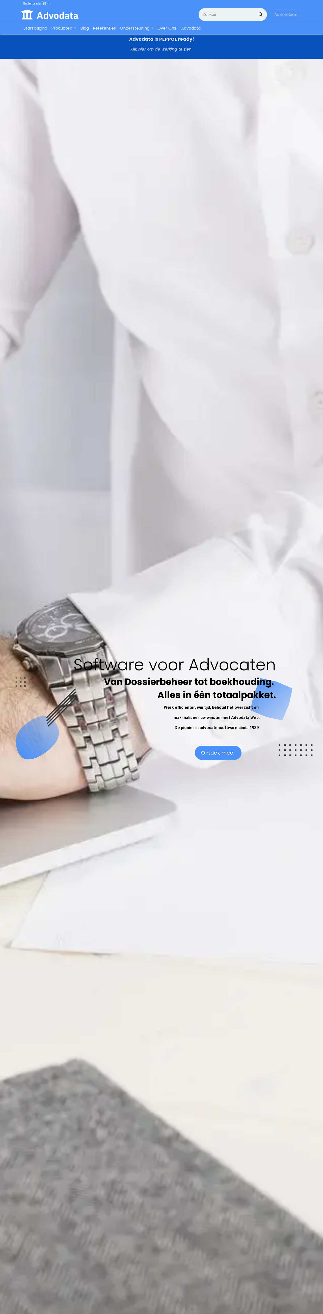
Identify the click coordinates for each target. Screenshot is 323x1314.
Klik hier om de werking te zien (161, 49)
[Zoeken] (260, 14)
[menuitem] (35, 28)
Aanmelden (285, 14)
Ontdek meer (218, 752)
